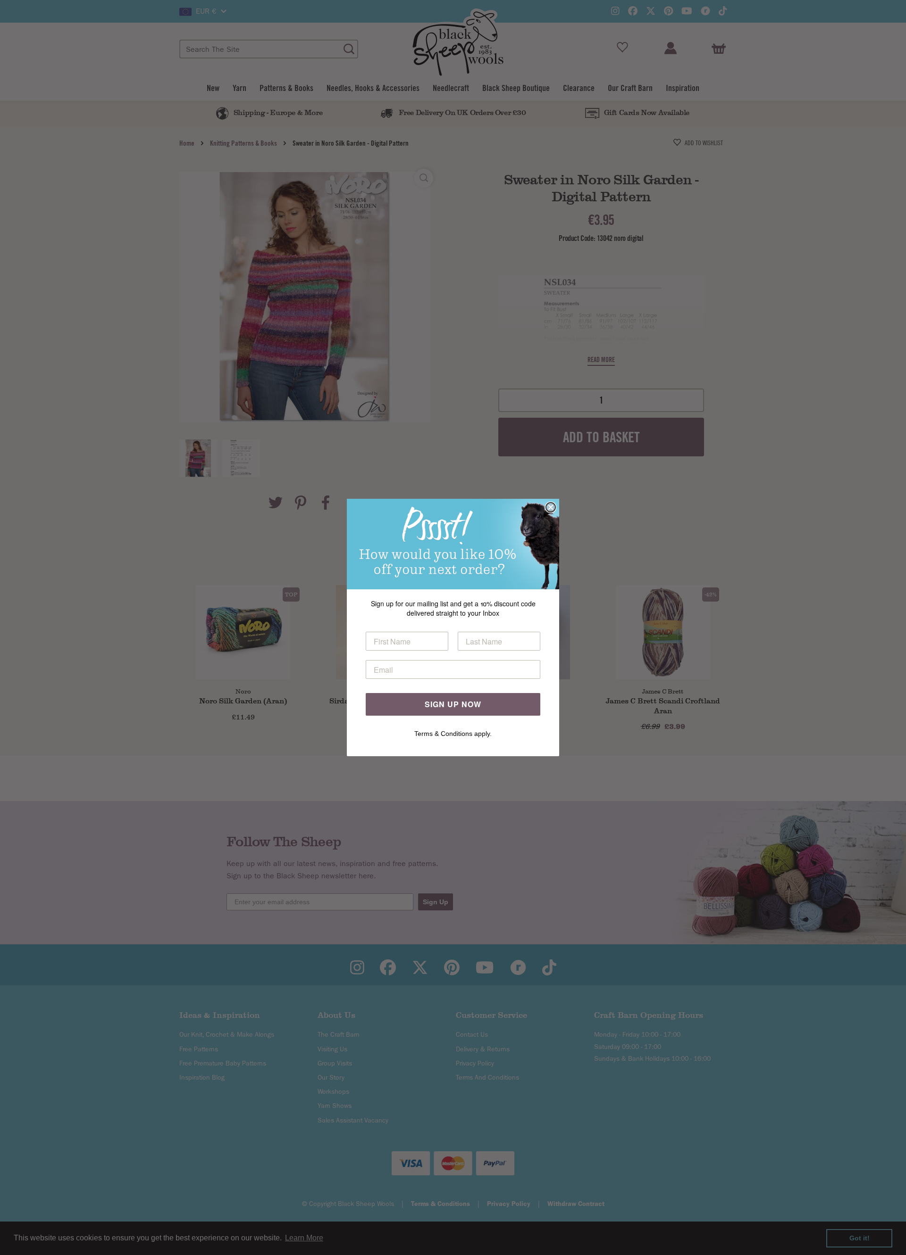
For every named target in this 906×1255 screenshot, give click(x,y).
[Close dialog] (550, 507)
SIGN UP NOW (453, 704)
